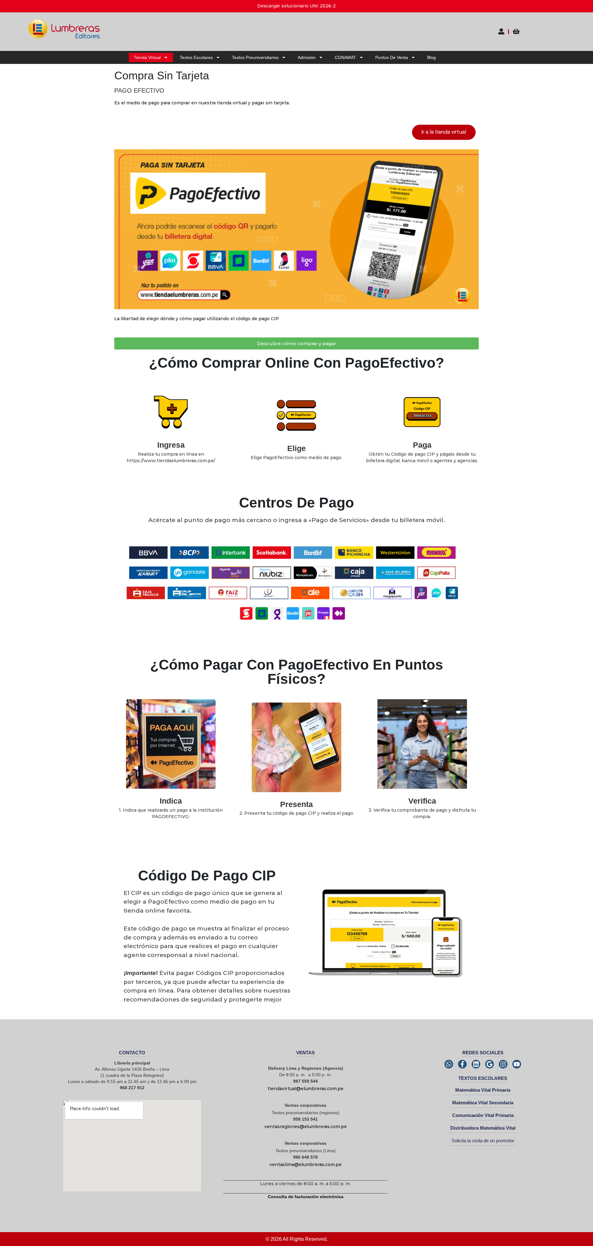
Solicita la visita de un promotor (483, 1140)
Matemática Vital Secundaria (482, 1102)
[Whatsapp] (448, 1064)
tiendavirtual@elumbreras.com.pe (305, 1088)
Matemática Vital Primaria (482, 1090)
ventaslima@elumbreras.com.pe (306, 1164)
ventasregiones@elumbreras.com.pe (305, 1126)
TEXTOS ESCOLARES (482, 1078)
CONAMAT (345, 57)
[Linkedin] (476, 1064)
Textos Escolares (196, 57)
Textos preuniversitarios (255, 57)
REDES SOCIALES (482, 1052)
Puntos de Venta (391, 57)
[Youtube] (516, 1064)
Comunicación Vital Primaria (483, 1115)
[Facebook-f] (462, 1064)
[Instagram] (503, 1064)
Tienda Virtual (147, 57)
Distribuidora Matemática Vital (482, 1128)
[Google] (489, 1064)
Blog (431, 57)
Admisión (307, 57)
